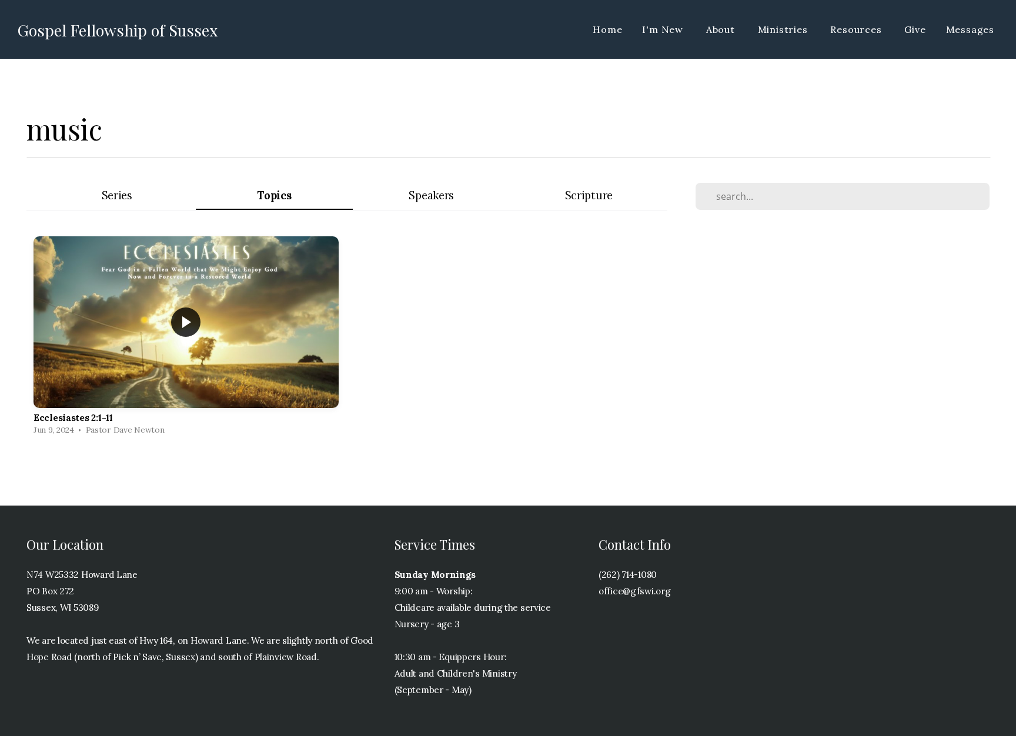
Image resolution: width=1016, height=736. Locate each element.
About (722, 29)
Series (117, 195)
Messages (970, 29)
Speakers (431, 195)
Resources (857, 29)
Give (914, 29)
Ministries (784, 29)
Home (607, 29)
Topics (274, 195)
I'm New (664, 29)
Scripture (589, 195)
